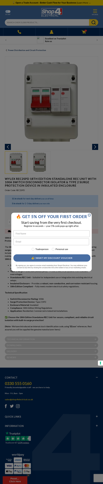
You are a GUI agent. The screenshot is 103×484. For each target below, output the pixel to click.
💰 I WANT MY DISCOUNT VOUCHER (51, 258)
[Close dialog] (89, 215)
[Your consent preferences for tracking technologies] (100, 363)
